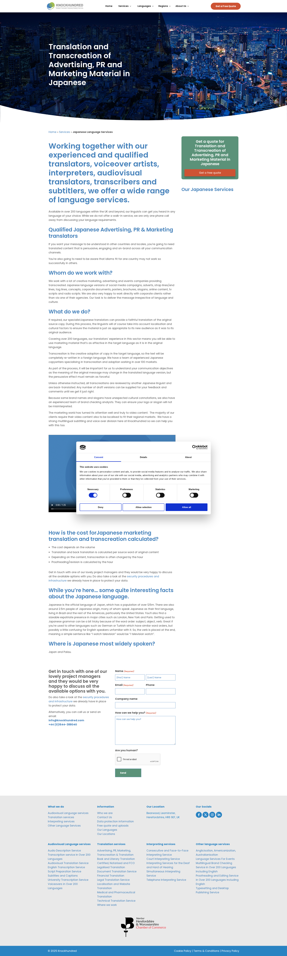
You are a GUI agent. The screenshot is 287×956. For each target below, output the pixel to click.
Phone (150, 685)
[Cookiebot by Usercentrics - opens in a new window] (194, 447)
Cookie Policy (182, 951)
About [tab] (188, 457)
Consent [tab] (98, 457)
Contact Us (104, 817)
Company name (126, 699)
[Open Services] (131, 6)
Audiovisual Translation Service (68, 863)
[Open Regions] (170, 6)
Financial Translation (110, 875)
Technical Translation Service (116, 901)
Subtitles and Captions (63, 875)
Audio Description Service (64, 850)
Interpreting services (61, 821)
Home (52, 132)
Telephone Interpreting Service (166, 880)
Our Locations (106, 834)
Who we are (105, 813)
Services (64, 132)
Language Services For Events (215, 859)
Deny (100, 507)
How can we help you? (135, 713)
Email (124, 685)
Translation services (61, 817)
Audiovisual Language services (68, 813)
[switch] (126, 495)
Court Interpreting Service (163, 859)
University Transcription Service (68, 880)
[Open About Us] (189, 6)
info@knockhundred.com (66, 720)
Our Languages (107, 830)
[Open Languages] (153, 6)
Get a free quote (210, 173)
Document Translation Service (116, 871)
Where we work (107, 905)
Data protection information (115, 821)
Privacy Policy (230, 951)
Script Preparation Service (64, 871)
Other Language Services (64, 825)
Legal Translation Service (113, 880)
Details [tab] (143, 457)
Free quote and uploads (113, 825)
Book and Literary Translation (116, 859)
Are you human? (126, 750)
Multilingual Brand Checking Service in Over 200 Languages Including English (216, 867)
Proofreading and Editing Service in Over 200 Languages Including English (217, 880)
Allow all (186, 507)
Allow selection (144, 507)
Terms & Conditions (206, 951)
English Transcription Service (66, 867)
